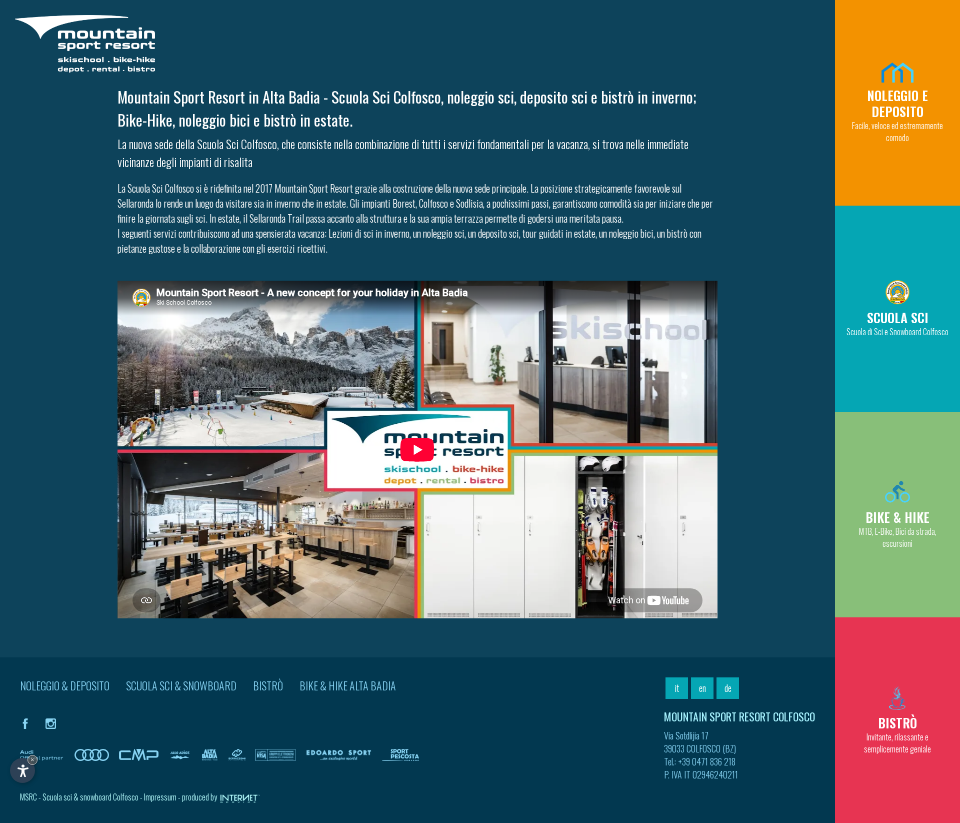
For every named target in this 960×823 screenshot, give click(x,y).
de (728, 687)
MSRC (28, 797)
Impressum (160, 797)
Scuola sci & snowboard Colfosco (90, 797)
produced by (200, 797)
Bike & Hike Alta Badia (348, 685)
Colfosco (433, 203)
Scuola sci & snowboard (181, 685)
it (677, 687)
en (702, 687)
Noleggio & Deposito (65, 685)
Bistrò (268, 685)
